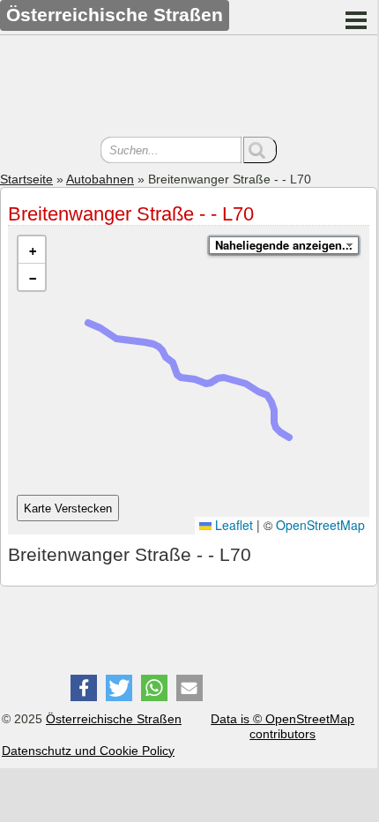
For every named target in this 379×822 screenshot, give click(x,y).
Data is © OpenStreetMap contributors (282, 726)
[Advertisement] (188, 88)
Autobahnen (100, 179)
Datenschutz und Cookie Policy (88, 751)
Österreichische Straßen (114, 719)
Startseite (26, 179)
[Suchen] (260, 150)
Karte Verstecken (68, 508)
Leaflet (232, 525)
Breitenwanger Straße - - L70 (131, 214)
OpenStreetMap (320, 525)
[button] (32, 250)
